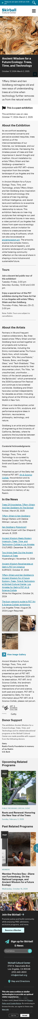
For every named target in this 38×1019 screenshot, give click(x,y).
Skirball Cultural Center (9, 10)
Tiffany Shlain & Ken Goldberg (16, 516)
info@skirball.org (19, 975)
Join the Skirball (11, 914)
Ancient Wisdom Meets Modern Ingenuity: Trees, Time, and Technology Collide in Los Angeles (18, 541)
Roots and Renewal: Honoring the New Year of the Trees (18, 814)
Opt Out (13, 1015)
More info (5, 1009)
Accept (24, 1015)
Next (35, 848)
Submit (30, 951)
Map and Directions (20, 981)
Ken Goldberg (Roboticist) (14, 527)
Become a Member (13, 930)
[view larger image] (10, 623)
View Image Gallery (16, 654)
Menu (34, 11)
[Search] (34, 3)
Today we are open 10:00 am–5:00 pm (16, 2)
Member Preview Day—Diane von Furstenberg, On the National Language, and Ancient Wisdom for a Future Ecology (18, 879)
